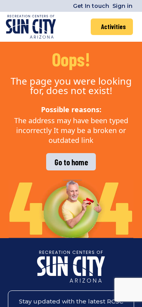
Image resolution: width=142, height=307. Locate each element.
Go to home (71, 162)
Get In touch (91, 5)
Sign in (122, 5)
